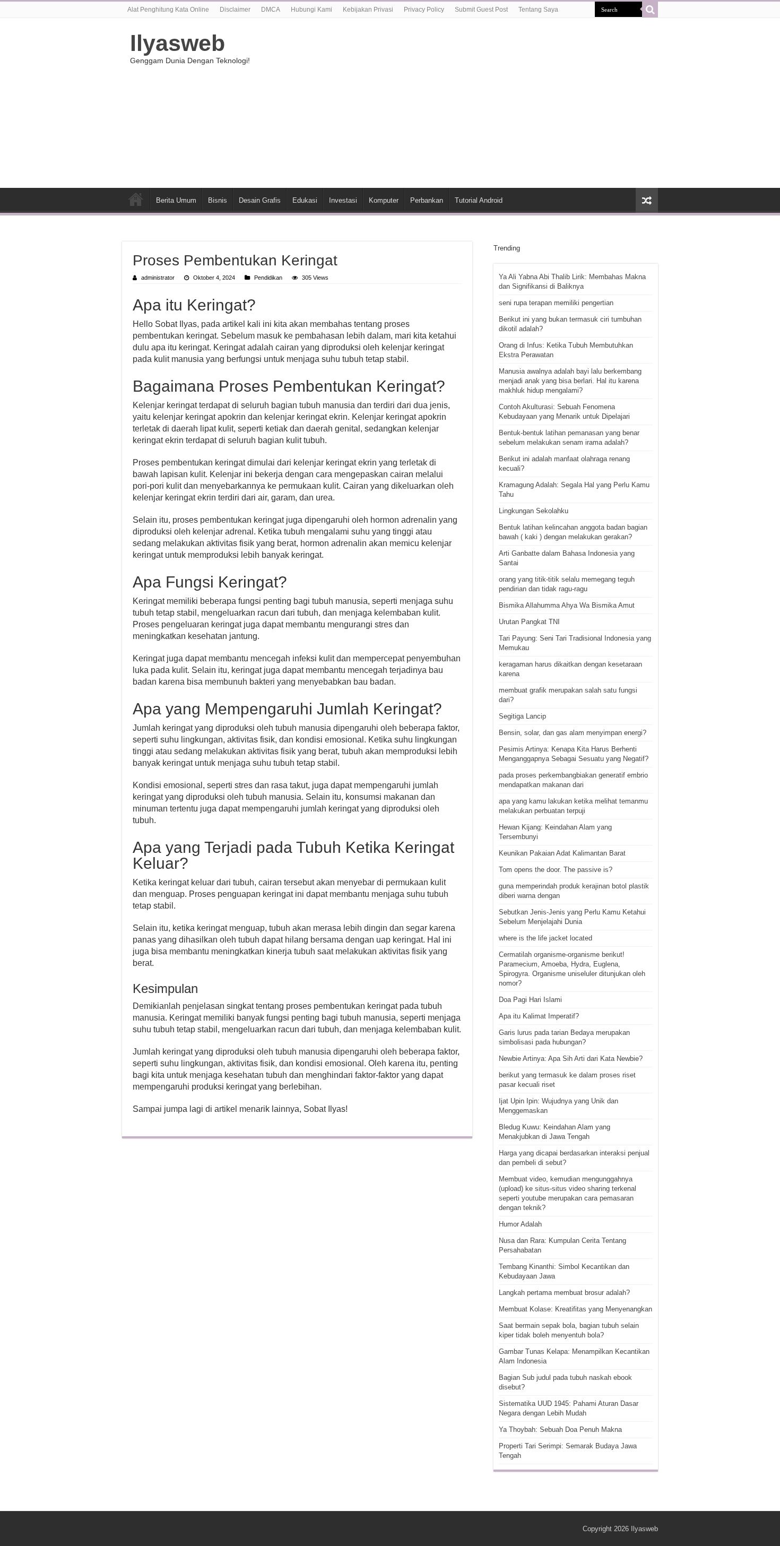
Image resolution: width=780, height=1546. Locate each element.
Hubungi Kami (311, 9)
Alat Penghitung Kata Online (168, 9)
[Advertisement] (457, 103)
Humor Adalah (520, 1224)
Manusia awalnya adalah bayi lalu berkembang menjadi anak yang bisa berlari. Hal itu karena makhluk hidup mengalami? (570, 380)
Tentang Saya (538, 9)
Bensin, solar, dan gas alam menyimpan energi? (572, 733)
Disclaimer (235, 9)
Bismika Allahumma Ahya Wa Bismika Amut (567, 605)
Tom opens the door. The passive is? (555, 870)
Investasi (343, 200)
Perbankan (426, 200)
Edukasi (304, 200)
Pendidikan (268, 277)
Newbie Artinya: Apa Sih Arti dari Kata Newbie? (571, 1059)
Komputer (383, 200)
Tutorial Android (478, 200)
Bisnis (217, 200)
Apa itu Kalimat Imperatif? (539, 1016)
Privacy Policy (424, 9)
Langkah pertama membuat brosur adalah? (564, 1293)
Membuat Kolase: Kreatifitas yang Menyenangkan (575, 1309)
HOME (136, 199)
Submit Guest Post (481, 9)
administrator (158, 277)
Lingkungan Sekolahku (533, 511)
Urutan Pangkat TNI (529, 622)
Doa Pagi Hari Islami (530, 1000)
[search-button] (650, 10)
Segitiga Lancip (522, 716)
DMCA (270, 9)
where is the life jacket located (545, 938)
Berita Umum (176, 200)
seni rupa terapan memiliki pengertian (556, 303)
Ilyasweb (177, 43)
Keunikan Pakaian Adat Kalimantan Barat (562, 853)
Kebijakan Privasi (368, 9)
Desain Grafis (260, 200)
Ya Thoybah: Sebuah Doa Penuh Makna (560, 1429)
